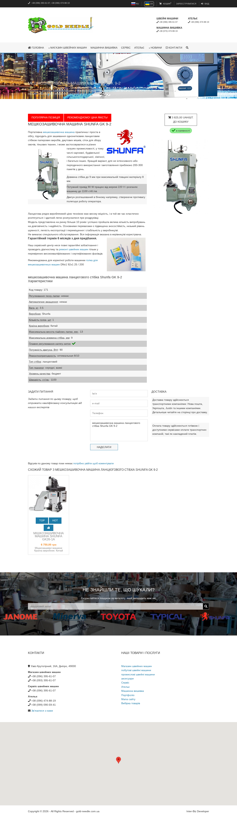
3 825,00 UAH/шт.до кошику (182, 119)
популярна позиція (45, 117)
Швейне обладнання (90, 91)
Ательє (139, 47)
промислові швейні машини (138, 674)
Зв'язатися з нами (42, 710)
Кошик (167, 4)
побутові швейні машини (136, 670)
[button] (118, 760)
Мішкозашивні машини (159, 91)
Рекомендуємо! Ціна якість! (87, 117)
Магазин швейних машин (68, 47)
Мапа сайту (128, 699)
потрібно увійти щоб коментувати (93, 463)
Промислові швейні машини (124, 91)
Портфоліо (127, 695)
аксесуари (127, 678)
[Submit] (206, 606)
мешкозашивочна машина (59, 132)
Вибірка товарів (130, 703)
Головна (37, 47)
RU (137, 4)
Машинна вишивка (104, 47)
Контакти (175, 47)
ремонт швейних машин (73, 249)
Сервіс (126, 47)
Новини (156, 47)
